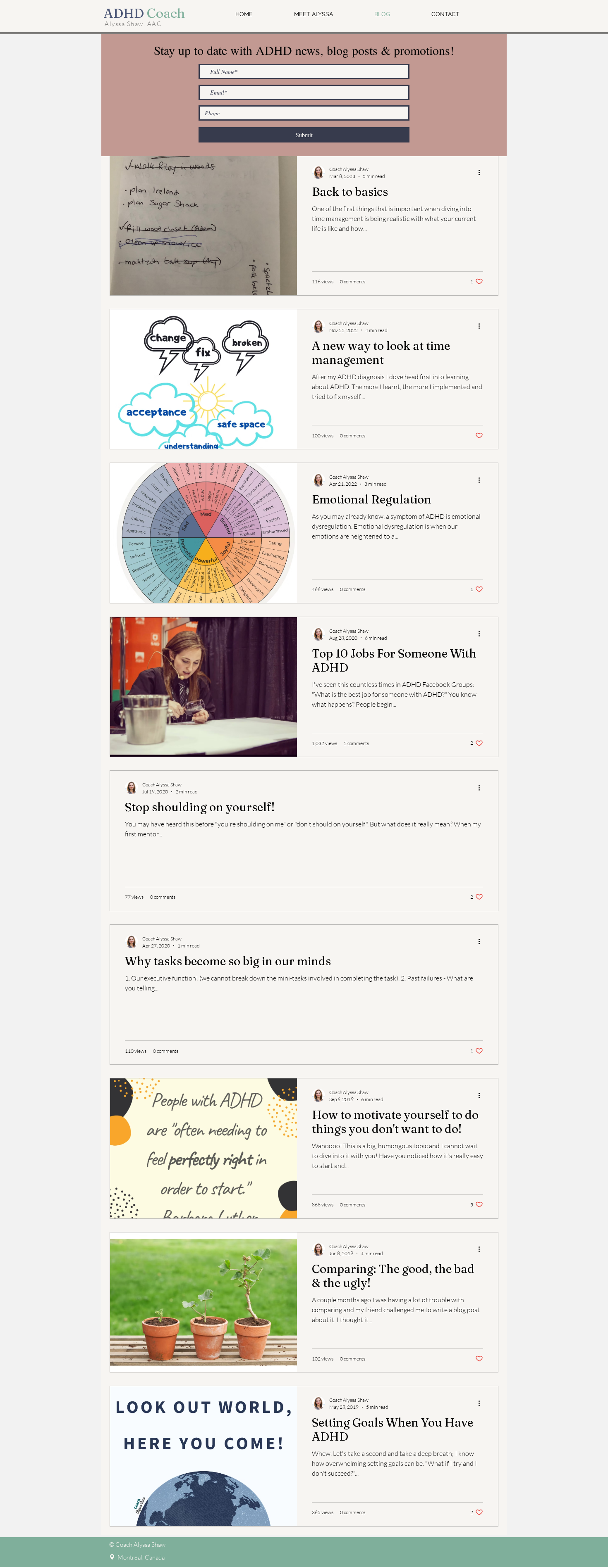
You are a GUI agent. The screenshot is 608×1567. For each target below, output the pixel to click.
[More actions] (482, 172)
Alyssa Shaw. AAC (133, 24)
